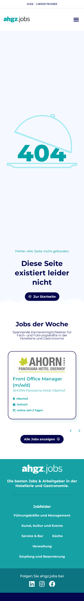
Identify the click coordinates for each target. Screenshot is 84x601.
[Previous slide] (70, 430)
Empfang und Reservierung (42, 557)
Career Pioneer (46, 4)
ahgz (30, 4)
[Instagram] (42, 584)
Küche (57, 536)
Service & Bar (32, 536)
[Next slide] (79, 430)
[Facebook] (52, 584)
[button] (76, 19)
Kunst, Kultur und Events (42, 526)
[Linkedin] (32, 584)
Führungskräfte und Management (42, 515)
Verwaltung (42, 546)
